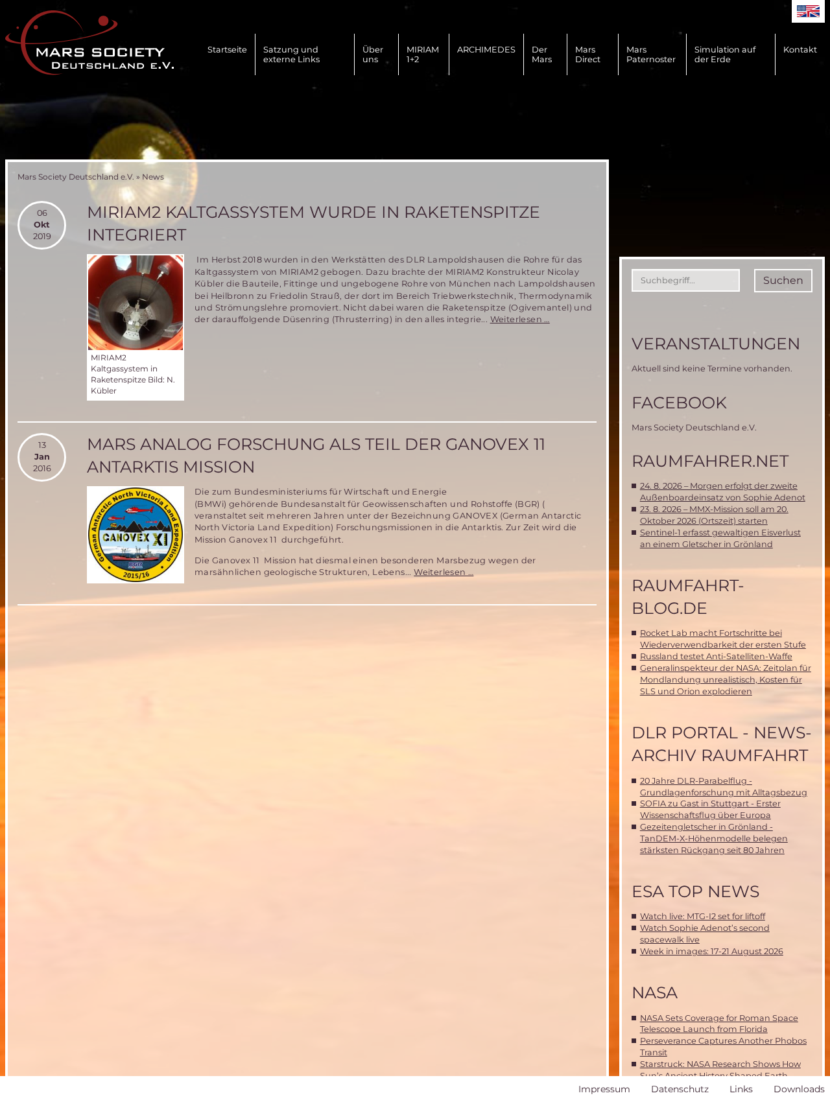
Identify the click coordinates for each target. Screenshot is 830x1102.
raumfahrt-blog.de (688, 597)
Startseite (227, 49)
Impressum (604, 1089)
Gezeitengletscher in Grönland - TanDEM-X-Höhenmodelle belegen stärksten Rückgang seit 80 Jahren (714, 838)
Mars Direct (587, 54)
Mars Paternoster (651, 54)
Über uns (372, 54)
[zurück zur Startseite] (89, 42)
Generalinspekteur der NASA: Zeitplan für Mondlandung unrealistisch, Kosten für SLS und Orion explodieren (725, 679)
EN (808, 11)
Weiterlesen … (520, 319)
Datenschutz (680, 1089)
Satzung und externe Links (291, 54)
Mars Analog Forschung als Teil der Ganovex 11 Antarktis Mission (316, 455)
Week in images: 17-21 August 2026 (711, 951)
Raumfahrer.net (710, 461)
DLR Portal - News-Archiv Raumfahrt (722, 744)
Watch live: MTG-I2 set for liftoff (702, 916)
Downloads (799, 1089)
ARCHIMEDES (486, 49)
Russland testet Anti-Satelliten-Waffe (716, 656)
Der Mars (542, 54)
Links (741, 1089)
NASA (655, 992)
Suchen (783, 280)
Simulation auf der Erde (724, 54)
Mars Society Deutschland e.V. (76, 177)
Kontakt (800, 49)
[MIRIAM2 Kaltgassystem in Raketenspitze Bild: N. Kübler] (135, 302)
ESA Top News (695, 891)
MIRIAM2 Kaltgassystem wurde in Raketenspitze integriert (313, 223)
